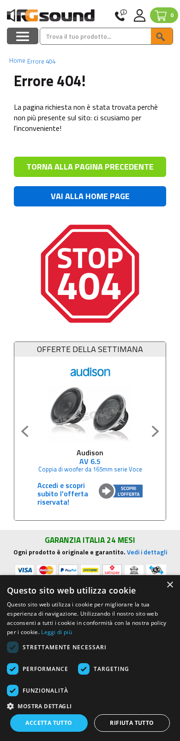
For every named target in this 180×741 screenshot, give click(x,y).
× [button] (169, 585)
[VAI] (161, 36)
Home (17, 60)
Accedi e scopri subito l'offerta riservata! (62, 493)
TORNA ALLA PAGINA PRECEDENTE (90, 166)
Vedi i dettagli (147, 552)
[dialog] (90, 658)
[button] (90, 705)
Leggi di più (56, 632)
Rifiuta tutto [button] (132, 723)
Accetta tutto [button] (48, 723)
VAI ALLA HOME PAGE (90, 196)
